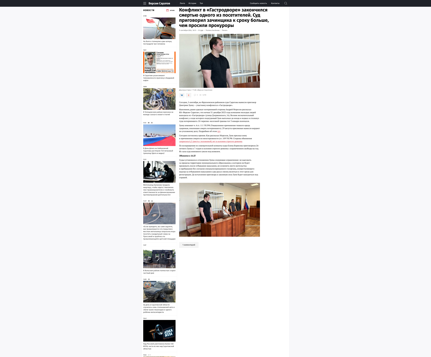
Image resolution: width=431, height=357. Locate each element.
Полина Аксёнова (213, 30)
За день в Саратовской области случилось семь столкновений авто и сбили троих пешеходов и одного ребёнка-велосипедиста (159, 308)
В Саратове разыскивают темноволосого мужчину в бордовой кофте (158, 77)
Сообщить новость (258, 3)
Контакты (275, 3)
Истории (192, 3)
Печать (224, 30)
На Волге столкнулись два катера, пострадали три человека (157, 42)
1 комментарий (189, 245)
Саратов (159, 3)
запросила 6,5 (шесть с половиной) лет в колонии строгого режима (210, 141)
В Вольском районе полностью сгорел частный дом (159, 271)
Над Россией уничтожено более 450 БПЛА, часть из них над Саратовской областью (158, 346)
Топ (201, 3)
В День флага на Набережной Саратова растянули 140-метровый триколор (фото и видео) (158, 150)
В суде (200, 30)
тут (218, 131)
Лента (182, 3)
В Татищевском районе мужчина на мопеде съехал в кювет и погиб (158, 113)
